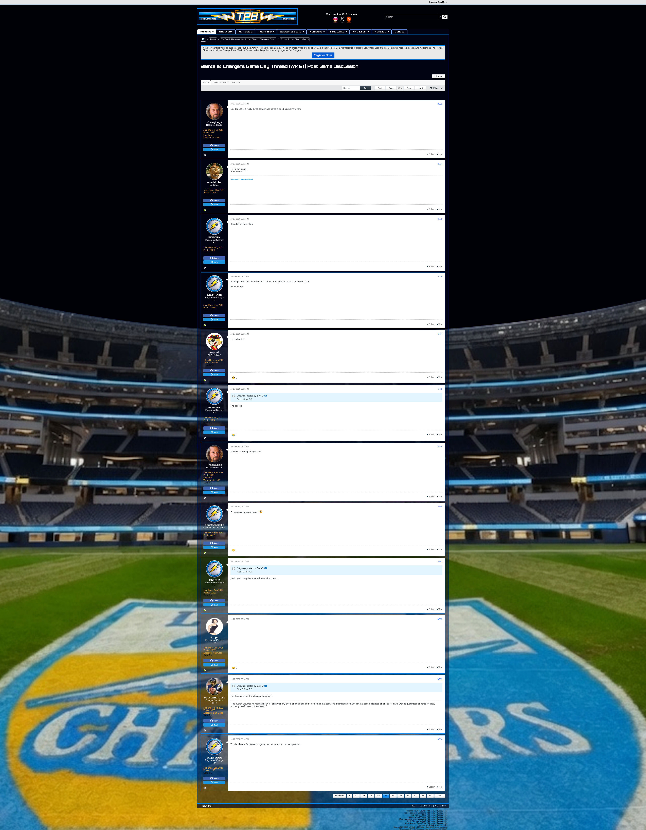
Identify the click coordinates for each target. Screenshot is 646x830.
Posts (206, 83)
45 (371, 796)
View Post (265, 395)
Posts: (206, 132)
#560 (440, 507)
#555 (440, 219)
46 (378, 796)
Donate (399, 31)
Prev (391, 88)
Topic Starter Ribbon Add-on (421, 815)
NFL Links (337, 31)
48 (393, 796)
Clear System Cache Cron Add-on (419, 823)
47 (386, 796)
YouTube (349, 19)
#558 (440, 389)
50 (408, 796)
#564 (440, 739)
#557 (440, 334)
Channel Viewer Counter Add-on (419, 811)
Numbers (316, 31)
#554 (440, 164)
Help (413, 806)
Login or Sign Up (437, 2)
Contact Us (426, 806)
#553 (440, 104)
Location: (207, 135)
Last (421, 88)
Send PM (207, 140)
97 (423, 796)
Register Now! (323, 55)
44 (364, 796)
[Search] (444, 17)
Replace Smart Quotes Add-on (420, 817)
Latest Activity (221, 83)
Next (409, 88)
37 (356, 796)
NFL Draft (360, 31)
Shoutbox (225, 31)
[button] (234, 378)
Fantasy (380, 31)
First (380, 88)
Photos (236, 83)
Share (216, 146)
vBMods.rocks (441, 811)
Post (216, 149)
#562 (440, 619)
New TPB (206, 806)
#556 (440, 276)
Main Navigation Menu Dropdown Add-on (416, 819)
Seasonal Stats (290, 31)
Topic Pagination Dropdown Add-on (418, 813)
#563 (440, 679)
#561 (440, 562)
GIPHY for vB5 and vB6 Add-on (420, 821)
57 (415, 796)
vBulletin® (432, 825)
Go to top (440, 806)
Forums (205, 31)
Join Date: (208, 130)
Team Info (265, 31)
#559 (440, 446)
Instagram (335, 19)
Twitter (342, 19)
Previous (339, 796)
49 (401, 796)
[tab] (206, 82)
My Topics (245, 31)
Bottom (439, 76)
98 (430, 796)
